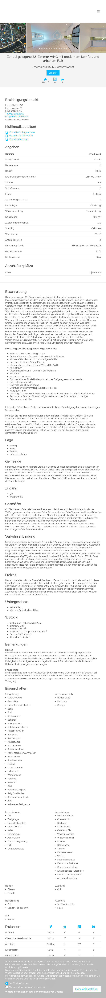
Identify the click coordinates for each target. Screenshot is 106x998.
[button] (3, 38)
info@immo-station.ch (16, 116)
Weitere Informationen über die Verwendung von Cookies (34, 991)
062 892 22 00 (14, 113)
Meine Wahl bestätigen (86, 989)
